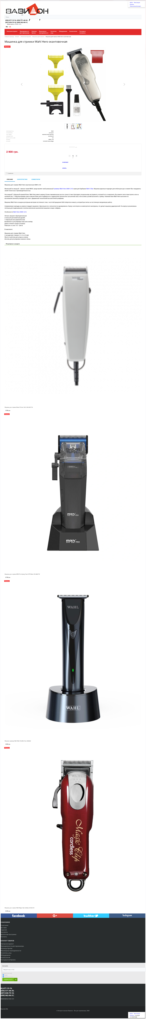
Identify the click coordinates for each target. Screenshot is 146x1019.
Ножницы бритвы (6, 948)
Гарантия (4, 930)
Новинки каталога (8, 977)
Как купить (4, 932)
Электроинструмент (7, 944)
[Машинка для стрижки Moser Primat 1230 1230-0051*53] (73, 326)
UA (10, 27)
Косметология (5, 957)
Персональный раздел (135, 6)
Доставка (4, 928)
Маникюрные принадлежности (11, 951)
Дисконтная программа (8, 934)
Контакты (4, 937)
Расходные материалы (8, 960)
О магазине (4, 925)
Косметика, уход (6, 953)
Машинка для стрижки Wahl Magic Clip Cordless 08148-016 (19, 908)
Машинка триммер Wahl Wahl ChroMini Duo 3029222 (18, 741)
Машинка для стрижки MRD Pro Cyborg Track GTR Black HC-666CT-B (22, 574)
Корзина (132, 4)
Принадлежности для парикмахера (12, 946)
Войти (131, 2)
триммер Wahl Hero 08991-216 (63, 189)
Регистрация (137, 2)
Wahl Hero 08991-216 (19, 212)
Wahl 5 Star (89, 189)
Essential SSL (4, 1009)
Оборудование (5, 955)
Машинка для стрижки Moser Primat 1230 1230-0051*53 (19, 407)
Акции (5, 975)
